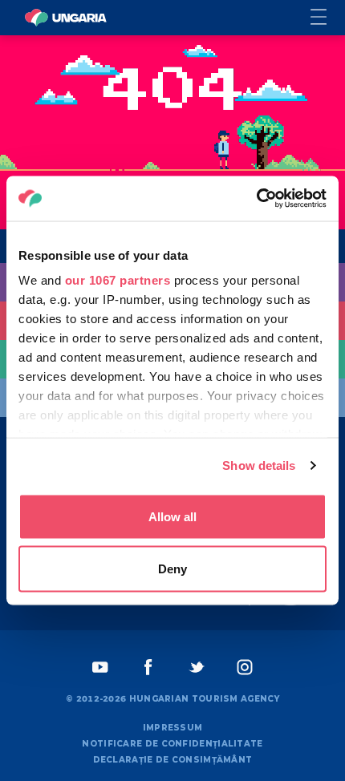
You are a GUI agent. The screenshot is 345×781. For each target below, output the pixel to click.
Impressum (173, 727)
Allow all (172, 516)
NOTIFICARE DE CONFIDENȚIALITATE (172, 744)
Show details (258, 465)
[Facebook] (148, 667)
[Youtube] (100, 667)
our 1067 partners (118, 280)
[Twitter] (197, 667)
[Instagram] (245, 667)
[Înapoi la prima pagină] (66, 17)
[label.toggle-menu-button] (327, 18)
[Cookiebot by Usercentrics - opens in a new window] (256, 198)
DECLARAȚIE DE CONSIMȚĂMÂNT (173, 760)
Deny (172, 569)
